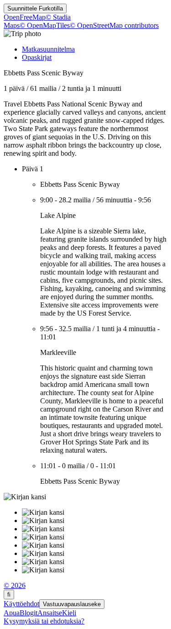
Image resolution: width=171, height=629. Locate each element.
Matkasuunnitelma (48, 49)
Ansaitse (49, 613)
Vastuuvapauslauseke (72, 604)
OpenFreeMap (25, 17)
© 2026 (15, 585)
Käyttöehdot (21, 604)
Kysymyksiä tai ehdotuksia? (44, 621)
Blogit (28, 613)
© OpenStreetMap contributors (114, 25)
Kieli (69, 613)
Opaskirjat (37, 57)
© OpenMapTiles (45, 25)
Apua (12, 613)
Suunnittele (35, 8)
